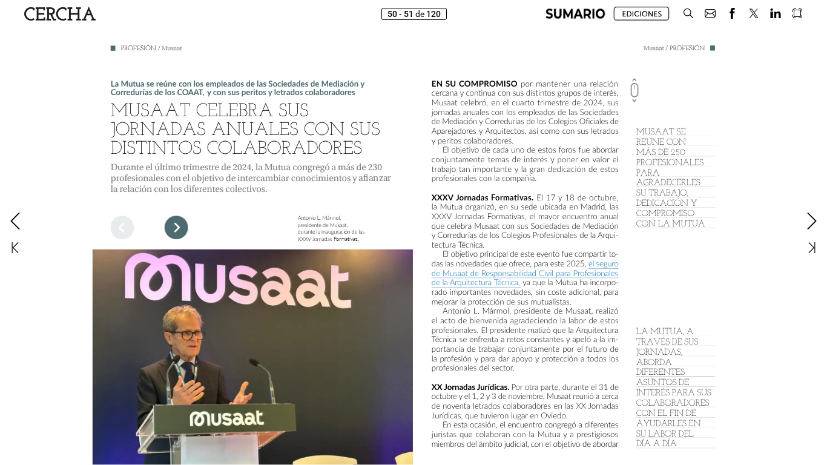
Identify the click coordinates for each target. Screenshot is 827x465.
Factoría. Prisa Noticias (793, 456)
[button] (575, 13)
